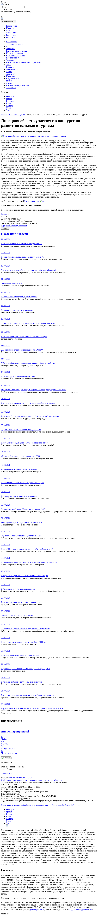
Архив (9, 83)
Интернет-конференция (16, 51)
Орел (8, 108)
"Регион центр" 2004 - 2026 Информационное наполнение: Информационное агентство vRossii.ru (31, 779)
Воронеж (10, 101)
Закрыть (5, 228)
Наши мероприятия (14, 53)
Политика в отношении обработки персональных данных (26, 805)
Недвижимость (12, 78)
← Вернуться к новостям (12, 201)
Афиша (9, 30)
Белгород (10, 96)
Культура (10, 67)
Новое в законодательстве (17, 85)
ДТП (8, 46)
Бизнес (9, 81)
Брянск (9, 99)
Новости (10, 28)
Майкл (4, 738)
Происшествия (12, 58)
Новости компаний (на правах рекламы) (23, 62)
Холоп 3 (4, 742)
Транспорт (10, 74)
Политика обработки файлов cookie (67, 805)
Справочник (11, 33)
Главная (4, 114)
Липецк (9, 105)
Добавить (5, 214)
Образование (11, 69)
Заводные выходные (15, 44)
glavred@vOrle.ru (37, 909)
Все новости (11, 42)
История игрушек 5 (9, 747)
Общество (10, 49)
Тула (8, 110)
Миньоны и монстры (10, 752)
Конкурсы (10, 37)
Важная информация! (15, 55)
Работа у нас (11, 26)
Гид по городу (12, 35)
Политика (10, 76)
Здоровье (10, 60)
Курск (8, 103)
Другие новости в (32, 201)
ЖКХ (8, 65)
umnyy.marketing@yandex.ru (80, 909)
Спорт (9, 71)
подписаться (6, 773)
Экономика (11, 88)
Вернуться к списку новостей (14, 226)
